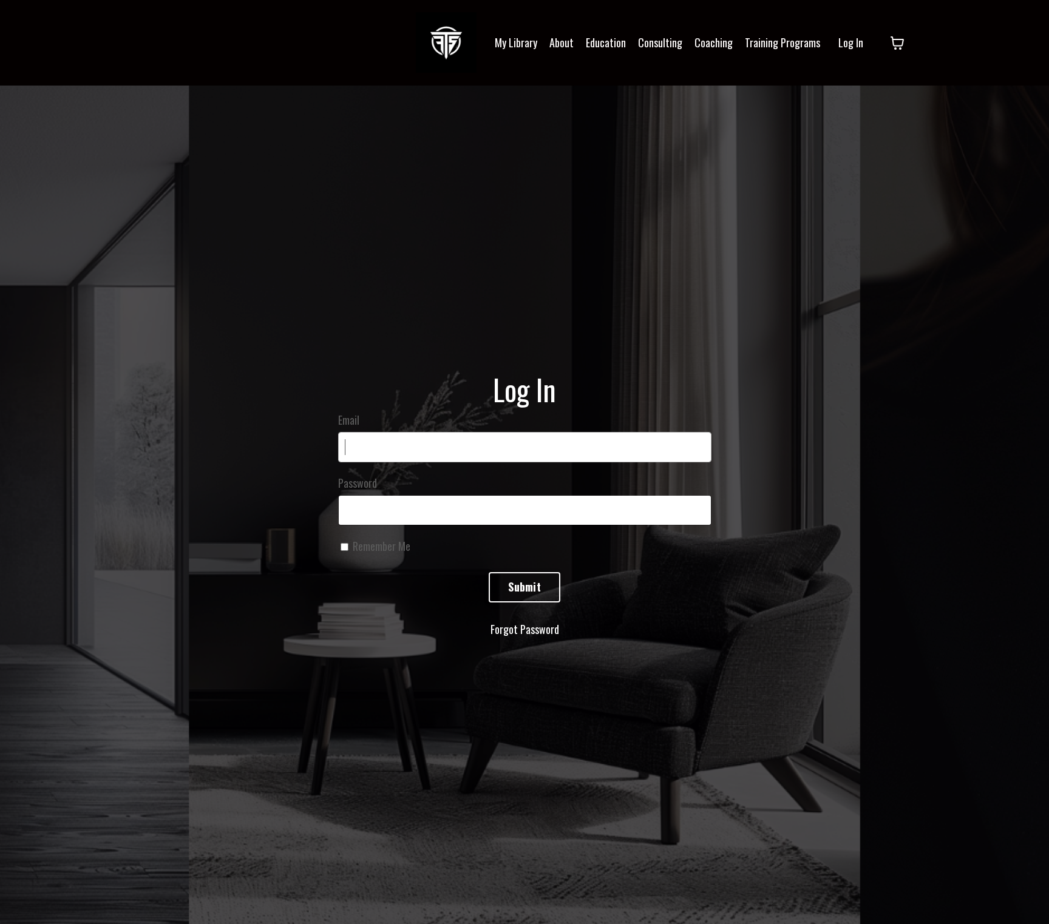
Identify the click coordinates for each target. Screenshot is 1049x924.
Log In (850, 42)
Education (606, 42)
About (561, 42)
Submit (524, 587)
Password (357, 483)
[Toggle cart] (897, 43)
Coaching (713, 42)
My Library (516, 42)
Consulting (660, 42)
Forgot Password (525, 629)
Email (348, 420)
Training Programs (782, 42)
